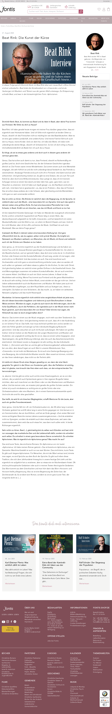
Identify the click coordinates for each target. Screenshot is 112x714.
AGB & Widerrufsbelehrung (77, 613)
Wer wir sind (29, 612)
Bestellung (97, 636)
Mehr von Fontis (105, 20)
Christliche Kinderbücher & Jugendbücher (7, 673)
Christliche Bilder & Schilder (54, 692)
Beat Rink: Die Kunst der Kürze (24, 26)
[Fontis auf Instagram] (7, 622)
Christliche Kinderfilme (10, 694)
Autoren (96, 658)
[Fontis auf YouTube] (3, 622)
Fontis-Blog (10, 26)
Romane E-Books (53, 660)
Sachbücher (6, 663)
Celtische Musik (76, 702)
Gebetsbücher (30, 702)
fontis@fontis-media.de (101, 622)
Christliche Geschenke (55, 678)
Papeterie (62, 18)
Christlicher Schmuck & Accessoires (55, 686)
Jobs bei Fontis (53, 641)
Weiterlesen (10, 584)
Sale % (83, 20)
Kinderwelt (97, 665)
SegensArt (28, 664)
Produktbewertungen (78, 625)
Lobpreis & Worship (77, 687)
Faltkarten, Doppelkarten (30, 661)
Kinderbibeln (29, 690)
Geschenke (50, 18)
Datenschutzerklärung (78, 616)
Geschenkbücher (53, 696)
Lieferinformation (99, 638)
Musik (39, 18)
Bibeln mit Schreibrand (33, 694)
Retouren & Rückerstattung (98, 641)
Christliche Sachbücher (33, 697)
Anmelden (106, 1)
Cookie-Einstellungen (78, 623)
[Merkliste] (99, 9)
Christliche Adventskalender (76, 672)
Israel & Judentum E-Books (55, 664)
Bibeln (13, 18)
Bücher (4, 18)
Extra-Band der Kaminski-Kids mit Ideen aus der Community (54, 565)
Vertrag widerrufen (10, 629)
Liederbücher (29, 704)
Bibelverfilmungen (8, 691)
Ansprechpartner (31, 615)
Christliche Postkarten (33, 658)
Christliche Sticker (31, 674)
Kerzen (49, 689)
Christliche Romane (9, 658)
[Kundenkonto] (104, 9)
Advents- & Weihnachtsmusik (76, 699)
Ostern (95, 667)
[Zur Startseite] (8, 610)
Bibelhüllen (29, 692)
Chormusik (74, 693)
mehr (97, 70)
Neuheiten (93, 18)
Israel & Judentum (8, 669)
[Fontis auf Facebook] (11, 622)
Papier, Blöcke (30, 672)
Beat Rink (95, 53)
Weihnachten (98, 670)
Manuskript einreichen (33, 619)
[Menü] (108, 691)
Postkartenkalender (77, 662)
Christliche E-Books (54, 658)
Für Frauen (97, 660)
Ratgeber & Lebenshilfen (6, 666)
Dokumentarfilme (8, 689)
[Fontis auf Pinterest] (15, 622)
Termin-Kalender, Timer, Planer (76, 665)
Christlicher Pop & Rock (76, 690)
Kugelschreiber (30, 669)
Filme (31, 18)
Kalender (74, 18)
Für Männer (97, 663)
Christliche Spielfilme (9, 687)
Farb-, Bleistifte (30, 667)
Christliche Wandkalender (75, 659)
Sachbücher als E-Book (55, 667)
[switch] (105, 704)
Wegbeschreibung (31, 617)
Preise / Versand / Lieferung (76, 620)
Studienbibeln (30, 687)
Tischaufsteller (75, 669)
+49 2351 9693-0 (20, 1)
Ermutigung (97, 672)
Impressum (29, 622)
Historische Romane (9, 660)
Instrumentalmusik (77, 696)
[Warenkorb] (108, 9)
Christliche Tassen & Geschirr (54, 681)
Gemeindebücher (31, 706)
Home (3, 26)
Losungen (73, 675)
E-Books (22, 20)
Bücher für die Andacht (33, 699)
